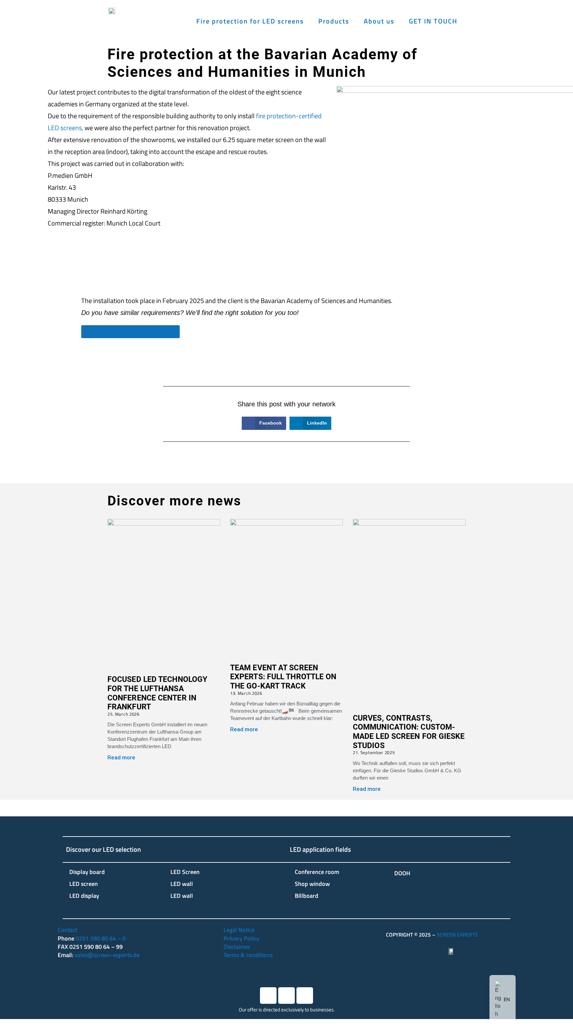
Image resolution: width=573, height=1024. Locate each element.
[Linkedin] (286, 995)
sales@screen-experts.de (107, 954)
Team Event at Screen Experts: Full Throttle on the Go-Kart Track (283, 677)
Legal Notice (239, 929)
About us (379, 21)
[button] (264, 423)
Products (333, 21)
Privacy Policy (241, 938)
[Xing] (304, 995)
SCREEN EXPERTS (457, 935)
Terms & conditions (248, 954)
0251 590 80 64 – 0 (101, 938)
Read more (121, 757)
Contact (67, 929)
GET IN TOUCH (433, 21)
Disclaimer (236, 946)
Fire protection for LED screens (250, 21)
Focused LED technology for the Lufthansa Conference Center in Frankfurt (157, 693)
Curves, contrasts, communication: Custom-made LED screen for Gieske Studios (409, 732)
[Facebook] (268, 995)
